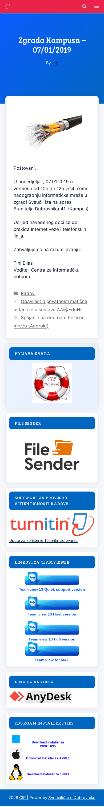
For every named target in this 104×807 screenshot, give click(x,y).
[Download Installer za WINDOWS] (16, 744)
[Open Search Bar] (84, 6)
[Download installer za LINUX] (16, 779)
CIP (7, 6)
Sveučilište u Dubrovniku (71, 797)
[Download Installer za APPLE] (16, 758)
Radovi (28, 293)
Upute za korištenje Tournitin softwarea (43, 540)
